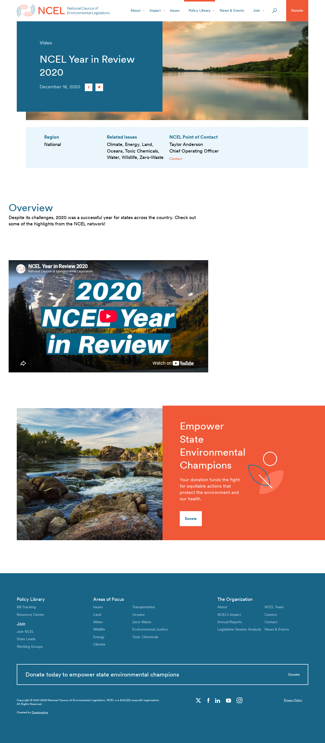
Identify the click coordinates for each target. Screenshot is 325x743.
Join (256, 10)
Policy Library (199, 10)
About (135, 10)
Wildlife (99, 629)
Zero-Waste (141, 622)
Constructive (40, 712)
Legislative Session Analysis (239, 629)
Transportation (143, 607)
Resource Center (30, 615)
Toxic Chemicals (145, 637)
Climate (99, 644)
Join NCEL (25, 632)
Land (97, 615)
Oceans (138, 615)
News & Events (232, 10)
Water (98, 622)
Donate (297, 10)
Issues (175, 10)
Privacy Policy (293, 700)
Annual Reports (229, 622)
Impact (155, 10)
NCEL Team (274, 607)
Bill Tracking (26, 607)
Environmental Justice (150, 629)
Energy (99, 637)
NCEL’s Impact (229, 615)
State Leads (26, 639)
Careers (271, 615)
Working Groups (30, 647)
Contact (175, 159)
